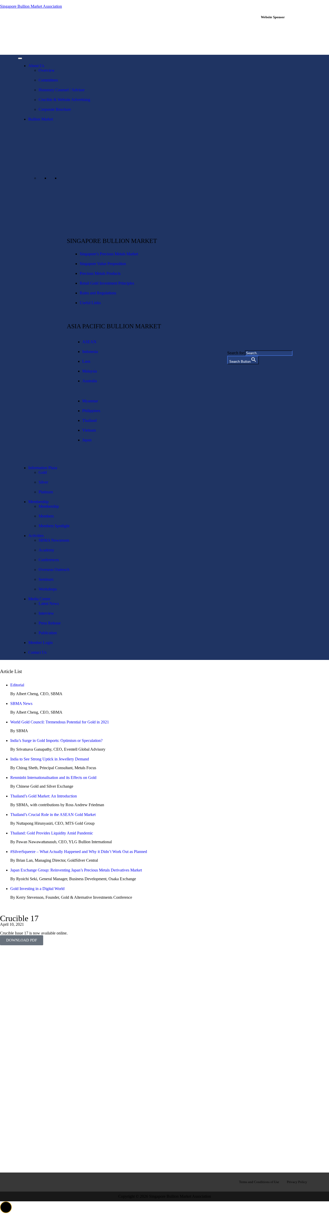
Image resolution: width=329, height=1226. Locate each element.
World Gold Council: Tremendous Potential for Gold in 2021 (59, 722)
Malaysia (89, 371)
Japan (87, 440)
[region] (284, 36)
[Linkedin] (40, 1181)
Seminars (46, 579)
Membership (38, 502)
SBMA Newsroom (54, 540)
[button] (6, 1207)
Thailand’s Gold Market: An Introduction (43, 796)
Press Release (50, 623)
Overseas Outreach (54, 569)
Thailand (89, 420)
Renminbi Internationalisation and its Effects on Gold (53, 777)
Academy (46, 550)
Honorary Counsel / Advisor (62, 90)
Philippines (91, 410)
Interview (46, 613)
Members (46, 516)
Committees (48, 80)
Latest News (49, 603)
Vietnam (89, 430)
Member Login (40, 642)
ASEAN (89, 342)
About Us (36, 65)
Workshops (48, 589)
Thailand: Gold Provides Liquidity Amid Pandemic (51, 833)
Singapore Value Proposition (103, 263)
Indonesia (90, 351)
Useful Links (90, 303)
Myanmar (90, 401)
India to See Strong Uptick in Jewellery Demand (49, 759)
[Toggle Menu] (20, 58)
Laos (86, 361)
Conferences (49, 560)
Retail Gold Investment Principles (107, 283)
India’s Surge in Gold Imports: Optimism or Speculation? (56, 740)
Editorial (17, 685)
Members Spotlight (54, 526)
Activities (36, 535)
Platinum (46, 492)
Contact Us (37, 652)
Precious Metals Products (100, 273)
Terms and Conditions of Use (259, 1182)
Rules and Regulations (98, 293)
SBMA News (21, 703)
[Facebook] (24, 1181)
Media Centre (39, 599)
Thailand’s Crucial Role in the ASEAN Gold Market (53, 814)
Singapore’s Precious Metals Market (109, 254)
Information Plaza (42, 468)
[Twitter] (57, 1181)
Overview (47, 70)
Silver (43, 482)
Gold (43, 472)
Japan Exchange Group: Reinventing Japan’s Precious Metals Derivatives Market (76, 870)
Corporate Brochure (55, 109)
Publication (48, 633)
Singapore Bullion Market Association (31, 6)
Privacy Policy (297, 1182)
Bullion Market (40, 119)
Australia (89, 381)
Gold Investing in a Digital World (37, 888)
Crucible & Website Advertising (64, 99)
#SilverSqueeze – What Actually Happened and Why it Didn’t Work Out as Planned (78, 851)
